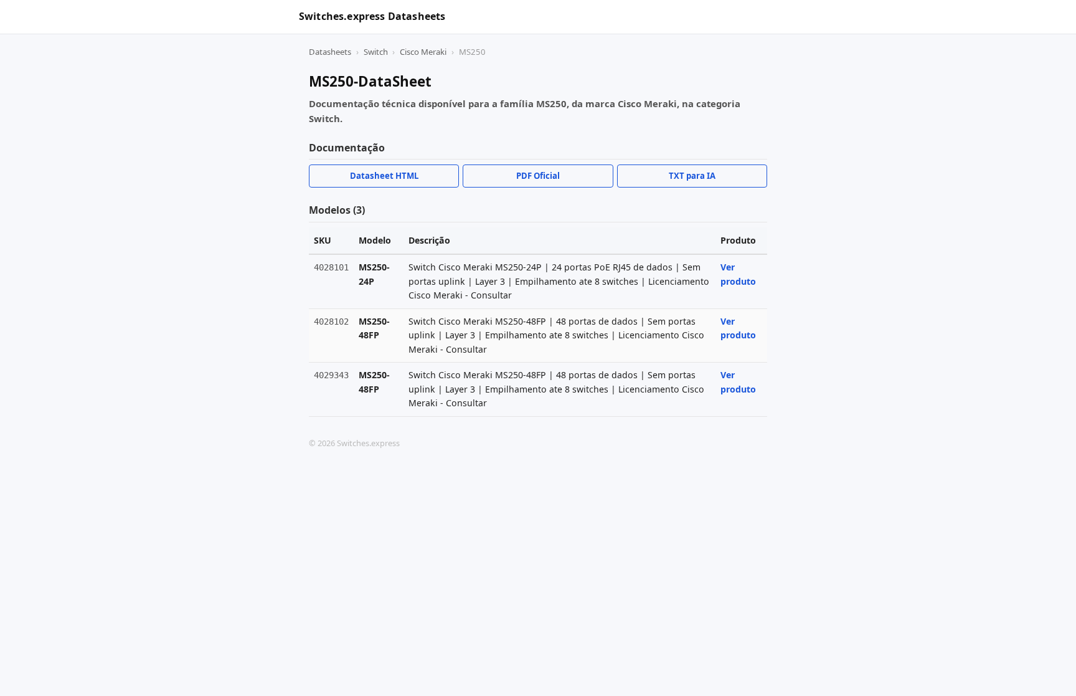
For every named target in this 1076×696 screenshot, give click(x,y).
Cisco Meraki (423, 51)
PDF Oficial (538, 175)
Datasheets (330, 51)
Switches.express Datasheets (372, 16)
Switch (376, 51)
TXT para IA (692, 175)
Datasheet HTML (384, 175)
